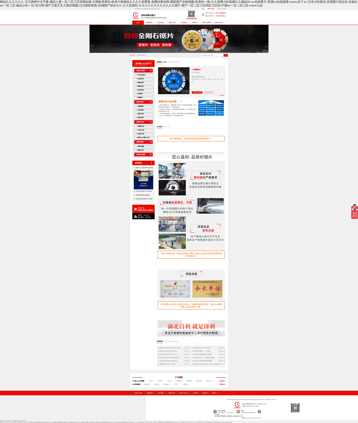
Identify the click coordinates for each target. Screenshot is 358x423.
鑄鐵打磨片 (141, 150)
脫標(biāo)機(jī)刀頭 (143, 137)
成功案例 (184, 22)
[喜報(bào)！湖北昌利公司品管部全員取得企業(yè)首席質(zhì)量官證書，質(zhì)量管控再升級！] (143, 189)
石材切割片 (141, 78)
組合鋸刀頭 (141, 133)
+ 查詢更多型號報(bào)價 (197, 93)
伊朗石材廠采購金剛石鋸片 (143, 195)
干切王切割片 (141, 75)
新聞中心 (195, 22)
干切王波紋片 (179, 381)
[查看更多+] (222, 381)
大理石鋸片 (141, 110)
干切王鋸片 (160, 22)
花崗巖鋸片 (141, 106)
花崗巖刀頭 (141, 126)
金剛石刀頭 (172, 22)
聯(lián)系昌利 (207, 22)
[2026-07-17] (187, 354)
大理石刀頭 (141, 130)
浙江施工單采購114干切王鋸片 (144, 191)
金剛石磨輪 (141, 146)
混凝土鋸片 (141, 113)
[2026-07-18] (222, 351)
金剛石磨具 (140, 142)
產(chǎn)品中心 (141, 55)
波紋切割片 (141, 90)
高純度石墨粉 (140, 154)
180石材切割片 (197, 69)
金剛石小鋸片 (140, 70)
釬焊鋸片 (140, 93)
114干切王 (150, 381)
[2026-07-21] (187, 347)
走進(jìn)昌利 (218, 22)
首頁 (138, 22)
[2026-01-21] (222, 354)
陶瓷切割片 (141, 82)
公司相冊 (195, 393)
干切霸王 (169, 381)
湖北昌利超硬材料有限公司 (249, 404)
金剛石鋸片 (149, 22)
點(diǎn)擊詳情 (208, 92)
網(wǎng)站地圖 (222, 9)
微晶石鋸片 (141, 117)
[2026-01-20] (222, 357)
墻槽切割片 (141, 86)
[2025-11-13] (187, 364)
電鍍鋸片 (140, 97)
